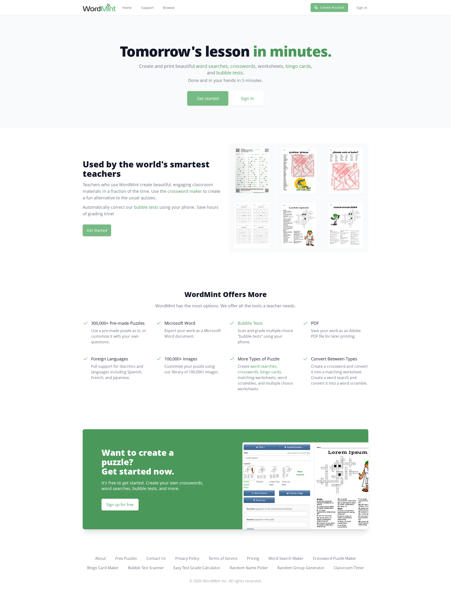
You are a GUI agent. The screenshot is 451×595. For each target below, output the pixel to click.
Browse (169, 7)
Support (147, 7)
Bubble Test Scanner (146, 567)
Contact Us (156, 558)
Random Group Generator (300, 567)
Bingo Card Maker (103, 567)
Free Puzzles (126, 558)
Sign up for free (120, 504)
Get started (208, 98)
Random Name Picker (249, 567)
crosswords (243, 66)
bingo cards (298, 66)
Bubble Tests (250, 323)
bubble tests (229, 73)
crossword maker (184, 191)
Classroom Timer (349, 567)
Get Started (97, 230)
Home (127, 7)
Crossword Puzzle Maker (334, 558)
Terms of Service (223, 558)
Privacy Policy (187, 558)
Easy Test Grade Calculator (196, 567)
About (100, 558)
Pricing (253, 558)
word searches (212, 66)
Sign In (362, 7)
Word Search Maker (285, 558)
